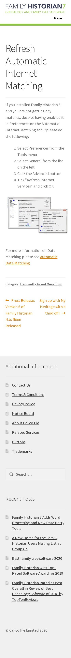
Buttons (18, 441)
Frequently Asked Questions (41, 284)
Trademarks (22, 451)
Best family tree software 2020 (37, 558)
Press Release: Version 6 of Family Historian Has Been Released (20, 313)
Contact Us (21, 385)
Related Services (25, 432)
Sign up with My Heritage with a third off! (52, 306)
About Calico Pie (25, 422)
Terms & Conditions (28, 394)
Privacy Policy (23, 403)
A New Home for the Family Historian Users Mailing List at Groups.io (36, 543)
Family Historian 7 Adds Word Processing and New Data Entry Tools (38, 523)
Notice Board (23, 413)
